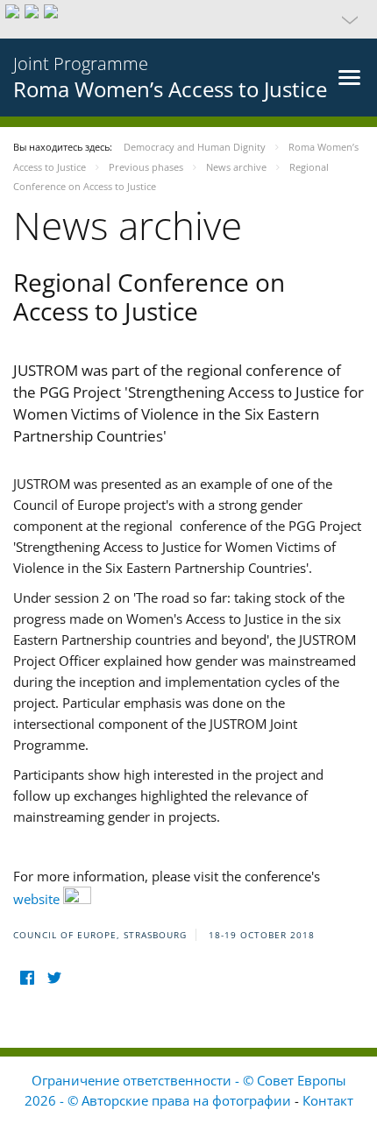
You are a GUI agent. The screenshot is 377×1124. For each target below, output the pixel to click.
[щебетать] (54, 977)
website (38, 899)
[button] (188, 19)
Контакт (327, 1100)
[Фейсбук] (26, 977)
